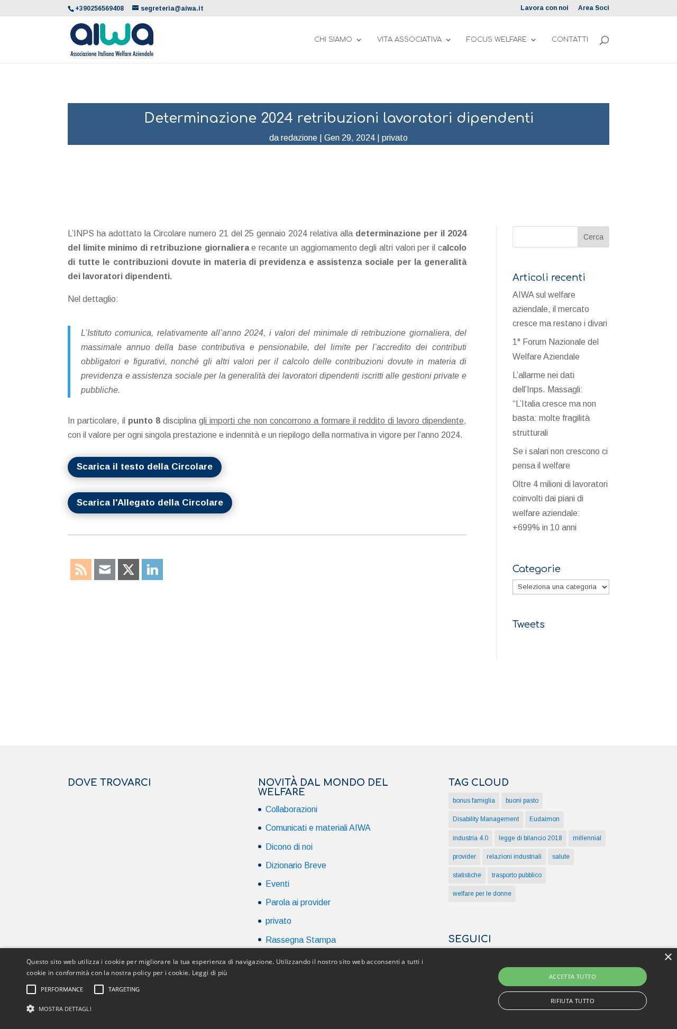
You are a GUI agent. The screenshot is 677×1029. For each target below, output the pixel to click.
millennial (587, 838)
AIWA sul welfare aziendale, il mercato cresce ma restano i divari (560, 309)
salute (561, 856)
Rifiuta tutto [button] (572, 1001)
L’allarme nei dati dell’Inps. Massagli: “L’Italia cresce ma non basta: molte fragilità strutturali (554, 404)
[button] (229, 1009)
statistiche (467, 875)
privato (395, 137)
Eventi (277, 883)
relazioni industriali (514, 856)
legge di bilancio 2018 (530, 838)
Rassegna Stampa (301, 939)
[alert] (338, 988)
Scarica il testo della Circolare (145, 467)
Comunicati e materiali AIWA (318, 827)
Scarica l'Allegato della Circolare (150, 503)
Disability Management (486, 819)
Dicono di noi (289, 846)
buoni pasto (522, 800)
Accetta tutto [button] (572, 976)
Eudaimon (544, 819)
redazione (299, 137)
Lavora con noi (544, 8)
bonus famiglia (474, 800)
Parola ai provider (298, 902)
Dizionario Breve (296, 865)
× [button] (668, 957)
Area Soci (593, 8)
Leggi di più (209, 972)
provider (464, 856)
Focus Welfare (496, 39)
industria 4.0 (470, 838)
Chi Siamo (333, 39)
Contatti (570, 39)
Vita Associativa (409, 39)
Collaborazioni (291, 809)
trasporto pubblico (517, 875)
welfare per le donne (482, 893)
